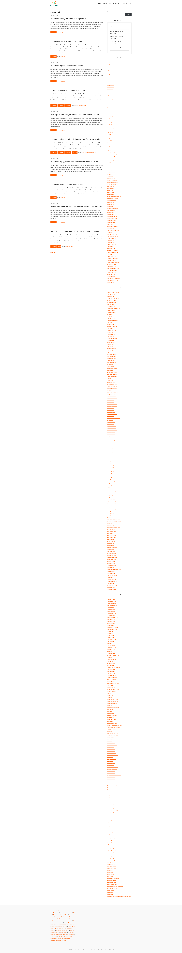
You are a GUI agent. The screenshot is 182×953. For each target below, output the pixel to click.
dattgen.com (110, 761)
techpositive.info (110, 410)
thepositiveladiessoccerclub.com (114, 725)
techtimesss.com (111, 118)
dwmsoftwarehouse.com (112, 767)
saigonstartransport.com (112, 208)
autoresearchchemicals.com (113, 278)
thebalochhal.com (111, 611)
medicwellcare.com (111, 477)
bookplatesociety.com (112, 677)
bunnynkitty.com (110, 202)
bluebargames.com (111, 100)
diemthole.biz (110, 174)
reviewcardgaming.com (112, 489)
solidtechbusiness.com (112, 487)
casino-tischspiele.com (112, 156)
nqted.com (109, 822)
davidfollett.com (110, 637)
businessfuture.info (111, 312)
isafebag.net (110, 146)
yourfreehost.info (111, 665)
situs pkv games (68, 912)
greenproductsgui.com (112, 374)
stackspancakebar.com (112, 234)
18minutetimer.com (111, 382)
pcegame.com (110, 828)
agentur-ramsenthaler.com (113, 457)
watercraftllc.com (111, 737)
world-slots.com (110, 324)
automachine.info (111, 444)
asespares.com (110, 747)
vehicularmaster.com (112, 613)
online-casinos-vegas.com (113, 262)
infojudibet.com (110, 314)
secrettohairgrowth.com (112, 198)
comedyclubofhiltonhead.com (113, 499)
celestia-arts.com (111, 97)
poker (108, 70)
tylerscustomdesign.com (112, 114)
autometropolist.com (111, 753)
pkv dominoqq (110, 74)
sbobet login (58, 930)
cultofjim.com (110, 633)
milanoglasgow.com (111, 238)
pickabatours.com (111, 306)
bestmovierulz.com (111, 647)
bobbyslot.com (110, 346)
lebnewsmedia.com (111, 679)
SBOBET (117, 3)
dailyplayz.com (110, 545)
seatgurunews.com (111, 691)
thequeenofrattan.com (112, 430)
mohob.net (109, 352)
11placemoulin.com (111, 348)
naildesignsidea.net (111, 729)
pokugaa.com (110, 577)
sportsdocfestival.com (112, 585)
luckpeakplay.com (111, 563)
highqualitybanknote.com (112, 796)
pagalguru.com (110, 826)
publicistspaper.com (111, 868)
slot (85, 105)
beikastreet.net (110, 87)
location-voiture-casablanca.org (114, 495)
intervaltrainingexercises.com (113, 519)
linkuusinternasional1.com (113, 683)
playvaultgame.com (111, 579)
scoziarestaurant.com (112, 860)
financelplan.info (111, 310)
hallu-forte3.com (111, 240)
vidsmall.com (110, 479)
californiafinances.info (112, 218)
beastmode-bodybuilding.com (114, 308)
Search (108, 11)
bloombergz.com (111, 148)
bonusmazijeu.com (111, 531)
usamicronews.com (111, 565)
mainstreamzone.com (112, 386)
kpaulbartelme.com (111, 497)
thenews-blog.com (111, 842)
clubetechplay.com (111, 541)
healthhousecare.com (112, 790)
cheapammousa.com (112, 723)
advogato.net (110, 144)
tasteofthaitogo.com (111, 200)
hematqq (57, 932)
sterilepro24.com (111, 485)
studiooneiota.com (111, 438)
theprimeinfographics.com (113, 503)
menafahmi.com (110, 816)
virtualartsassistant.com (112, 501)
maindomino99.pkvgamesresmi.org (58, 940)
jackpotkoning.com (111, 555)
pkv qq (51, 910)
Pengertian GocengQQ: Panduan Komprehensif (68, 19)
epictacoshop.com (111, 214)
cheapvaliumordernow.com (113, 505)
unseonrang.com (111, 412)
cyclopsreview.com (111, 759)
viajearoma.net (110, 717)
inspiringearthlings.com (112, 804)
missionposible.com (111, 260)
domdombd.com (111, 543)
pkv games (63, 32)
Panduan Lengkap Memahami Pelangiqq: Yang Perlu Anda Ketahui (75, 139)
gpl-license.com (110, 787)
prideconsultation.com (112, 334)
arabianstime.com (111, 749)
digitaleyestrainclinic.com (112, 258)
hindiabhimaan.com (111, 272)
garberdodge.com (111, 106)
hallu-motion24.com (111, 242)
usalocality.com (110, 607)
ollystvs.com (110, 420)
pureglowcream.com (111, 194)
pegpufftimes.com (111, 95)
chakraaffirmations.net (112, 338)
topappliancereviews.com (113, 268)
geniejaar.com (110, 344)
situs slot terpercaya (69, 916)
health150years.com (111, 124)
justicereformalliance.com (113, 655)
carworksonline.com (111, 116)
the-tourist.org (110, 142)
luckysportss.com (111, 561)
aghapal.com (110, 711)
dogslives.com (110, 424)
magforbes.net (110, 134)
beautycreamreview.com (112, 755)
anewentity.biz (110, 188)
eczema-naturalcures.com (113, 707)
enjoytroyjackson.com (112, 769)
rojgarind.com (110, 378)
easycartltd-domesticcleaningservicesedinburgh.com (119, 896)
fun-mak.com (110, 511)
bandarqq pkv (63, 910)
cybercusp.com (110, 890)
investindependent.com (112, 806)
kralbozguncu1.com (111, 808)
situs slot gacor (60, 920)
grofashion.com (110, 567)
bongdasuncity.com (111, 362)
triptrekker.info (110, 461)
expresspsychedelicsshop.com (114, 775)
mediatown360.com (111, 256)
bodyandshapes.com (112, 884)
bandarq (52, 926)
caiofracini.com (110, 408)
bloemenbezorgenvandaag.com (114, 196)
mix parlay (52, 930)
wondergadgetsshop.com (113, 689)
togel (72, 246)
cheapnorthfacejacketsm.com (113, 667)
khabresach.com (111, 274)
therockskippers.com (112, 244)
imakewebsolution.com (112, 326)
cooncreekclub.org (111, 93)
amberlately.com (111, 621)
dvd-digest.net (110, 228)
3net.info (109, 693)
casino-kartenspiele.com (112, 152)
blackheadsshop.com (112, 493)
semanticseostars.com (112, 384)
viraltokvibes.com (111, 130)
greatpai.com (110, 731)
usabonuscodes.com (112, 846)
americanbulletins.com (112, 745)
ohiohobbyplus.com (111, 659)
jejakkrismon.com (111, 172)
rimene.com (110, 224)
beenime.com (110, 507)
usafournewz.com (111, 609)
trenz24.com (110, 162)
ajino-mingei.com (111, 663)
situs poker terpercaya (112, 68)
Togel (129, 3)
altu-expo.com (110, 713)
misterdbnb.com (110, 515)
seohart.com (110, 862)
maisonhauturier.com (112, 812)
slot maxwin (53, 918)
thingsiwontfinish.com (112, 589)
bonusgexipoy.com (111, 537)
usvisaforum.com (111, 645)
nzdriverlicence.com (111, 824)
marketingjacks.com (111, 266)
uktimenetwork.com (111, 601)
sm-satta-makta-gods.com (113, 848)
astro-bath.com (110, 709)
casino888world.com (111, 513)
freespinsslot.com (111, 366)
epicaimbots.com (111, 771)
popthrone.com (110, 322)
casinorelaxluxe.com (111, 539)
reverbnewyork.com (111, 641)
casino (76, 105)
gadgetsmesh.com (111, 396)
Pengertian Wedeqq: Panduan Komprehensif (67, 41)
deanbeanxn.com (111, 318)
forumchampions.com (112, 99)
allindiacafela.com (111, 248)
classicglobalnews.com (112, 888)
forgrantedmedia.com (112, 110)
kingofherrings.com (111, 184)
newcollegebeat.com (111, 639)
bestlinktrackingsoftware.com (113, 527)
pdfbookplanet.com (111, 426)
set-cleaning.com (111, 864)
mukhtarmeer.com (111, 818)
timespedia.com (110, 170)
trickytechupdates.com (112, 270)
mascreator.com (110, 814)
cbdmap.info (110, 316)
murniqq (52, 932)
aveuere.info (110, 370)
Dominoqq (104, 3)
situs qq (69, 932)
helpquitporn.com (111, 794)
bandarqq (109, 72)
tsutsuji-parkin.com (111, 719)
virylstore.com (110, 120)
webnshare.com (110, 390)
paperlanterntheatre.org (112, 733)
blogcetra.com (110, 416)
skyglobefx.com (110, 453)
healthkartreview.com (112, 792)
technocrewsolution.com (112, 128)
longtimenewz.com (111, 559)
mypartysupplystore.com (112, 627)
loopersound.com (111, 651)
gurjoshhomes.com (111, 669)
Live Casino (124, 3)
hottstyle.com (110, 800)
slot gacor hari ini (57, 914)
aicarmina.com (110, 625)
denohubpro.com (111, 432)
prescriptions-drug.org (112, 126)
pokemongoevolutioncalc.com (114, 569)
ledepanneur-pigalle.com (112, 226)
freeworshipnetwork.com (112, 735)
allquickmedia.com (111, 178)
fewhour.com (110, 380)
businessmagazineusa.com (113, 475)
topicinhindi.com (110, 296)
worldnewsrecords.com (112, 483)
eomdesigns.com (111, 459)
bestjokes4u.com (111, 340)
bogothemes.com (111, 661)
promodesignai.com (111, 866)
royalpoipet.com (110, 523)
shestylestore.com (111, 587)
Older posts (53, 252)
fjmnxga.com (110, 206)
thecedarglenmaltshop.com (113, 292)
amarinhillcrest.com (111, 140)
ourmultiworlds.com (111, 91)
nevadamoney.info (111, 222)
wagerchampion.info (111, 447)
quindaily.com (110, 870)
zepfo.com (109, 836)
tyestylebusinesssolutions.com (114, 521)
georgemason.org (111, 294)
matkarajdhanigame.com (112, 320)
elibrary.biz (109, 705)
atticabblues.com (111, 751)
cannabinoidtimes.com (112, 372)
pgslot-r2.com (110, 830)
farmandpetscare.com (112, 404)
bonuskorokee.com (111, 535)
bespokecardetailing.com (112, 701)
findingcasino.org (111, 440)
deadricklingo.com (111, 451)
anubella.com (110, 876)
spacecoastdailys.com (112, 854)
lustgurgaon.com (111, 342)
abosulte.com (110, 872)
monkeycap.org (110, 136)
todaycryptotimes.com (112, 844)
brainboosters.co (111, 619)
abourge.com (110, 739)
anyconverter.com (111, 168)
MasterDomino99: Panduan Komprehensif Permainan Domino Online (76, 207)
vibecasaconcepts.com (112, 469)
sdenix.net (109, 138)
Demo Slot (111, 3)
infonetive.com (110, 212)
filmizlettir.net (110, 89)
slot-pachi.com (110, 364)
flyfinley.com (110, 332)
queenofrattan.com (111, 428)
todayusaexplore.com (112, 605)
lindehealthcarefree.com (112, 300)
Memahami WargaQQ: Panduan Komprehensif (67, 90)
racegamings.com (111, 573)
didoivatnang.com (111, 763)
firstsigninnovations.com (112, 104)
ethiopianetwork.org (111, 394)
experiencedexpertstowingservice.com (115, 491)
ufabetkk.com (110, 176)
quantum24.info (110, 471)
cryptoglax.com (110, 657)
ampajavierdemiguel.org (112, 617)
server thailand (53, 936)
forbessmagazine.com (112, 783)
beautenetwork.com (111, 880)
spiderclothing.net (111, 687)
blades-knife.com (111, 434)
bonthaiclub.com (111, 673)
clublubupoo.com (111, 529)
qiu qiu (108, 64)
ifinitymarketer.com (111, 553)
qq (107, 66)
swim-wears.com (111, 108)
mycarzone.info (110, 467)
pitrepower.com (110, 254)
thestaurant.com (111, 525)
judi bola (87, 152)
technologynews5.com (112, 838)
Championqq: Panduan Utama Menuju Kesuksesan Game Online (74, 231)
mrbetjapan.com (111, 186)
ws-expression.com (111, 832)
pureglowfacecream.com (112, 182)
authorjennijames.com (112, 715)
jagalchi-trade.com (111, 649)
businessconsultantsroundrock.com (115, 886)
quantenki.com (110, 473)
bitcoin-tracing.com (111, 882)
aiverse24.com (110, 874)
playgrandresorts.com (112, 581)
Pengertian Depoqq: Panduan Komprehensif (66, 66)
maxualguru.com (111, 360)
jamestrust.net (110, 160)
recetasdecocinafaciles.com (113, 727)
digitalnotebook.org (111, 358)
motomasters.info (111, 465)
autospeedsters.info (111, 445)
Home (99, 3)
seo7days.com (110, 192)
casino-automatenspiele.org (113, 154)
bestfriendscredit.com (112, 703)
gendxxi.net (109, 463)
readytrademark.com (112, 856)
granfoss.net (110, 246)
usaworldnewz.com (111, 603)
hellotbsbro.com (110, 402)
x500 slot (56, 928)
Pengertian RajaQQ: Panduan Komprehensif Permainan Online (74, 162)
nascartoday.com (111, 820)
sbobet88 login (64, 914)
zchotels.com (110, 834)
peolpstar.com (110, 112)
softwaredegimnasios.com (113, 850)
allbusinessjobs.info (111, 302)
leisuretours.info (110, 400)
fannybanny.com (111, 551)
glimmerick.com (110, 635)
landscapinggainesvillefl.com (113, 810)
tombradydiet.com (111, 671)
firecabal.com (110, 781)
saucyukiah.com (110, 85)
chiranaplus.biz (110, 232)
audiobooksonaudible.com (113, 878)
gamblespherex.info (111, 455)
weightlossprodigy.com (112, 354)
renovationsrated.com (112, 858)
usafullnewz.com (111, 599)
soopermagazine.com (112, 852)
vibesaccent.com (111, 615)
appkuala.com (110, 190)
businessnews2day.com (112, 481)
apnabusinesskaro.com (112, 280)
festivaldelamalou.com (112, 102)
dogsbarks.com (110, 765)
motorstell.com (110, 122)
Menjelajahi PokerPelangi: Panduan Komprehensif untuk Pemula (74, 115)
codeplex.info (110, 695)
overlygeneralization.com (112, 392)
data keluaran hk (111, 62)
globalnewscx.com (111, 422)
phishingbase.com (111, 571)
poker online (59, 934)
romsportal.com (110, 583)
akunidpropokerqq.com (112, 699)
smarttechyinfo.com (111, 356)
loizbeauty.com (110, 166)
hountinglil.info (110, 336)
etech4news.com (111, 773)
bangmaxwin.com (111, 210)
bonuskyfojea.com (111, 533)
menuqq (72, 930)
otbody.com (109, 158)
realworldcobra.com (111, 442)
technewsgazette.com (112, 180)
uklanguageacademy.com (113, 298)
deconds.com (110, 894)
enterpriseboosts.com (112, 150)
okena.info (109, 697)
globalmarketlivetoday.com (113, 785)
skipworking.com (111, 164)
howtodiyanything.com (112, 802)
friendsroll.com (110, 685)
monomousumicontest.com (113, 449)
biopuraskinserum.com (112, 216)
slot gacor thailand (66, 938)
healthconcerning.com (112, 376)
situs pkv (52, 912)
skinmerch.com (110, 643)
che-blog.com (110, 328)
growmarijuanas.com (112, 388)
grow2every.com (111, 789)
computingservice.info (112, 406)
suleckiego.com (110, 282)
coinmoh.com (110, 757)
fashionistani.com (111, 777)
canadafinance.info (111, 220)
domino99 (56, 910)
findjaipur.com (110, 631)
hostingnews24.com (111, 798)
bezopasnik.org (110, 204)
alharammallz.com (111, 743)
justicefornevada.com (112, 398)
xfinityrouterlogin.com (112, 264)
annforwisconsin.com (112, 629)
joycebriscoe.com (111, 623)
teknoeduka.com (111, 840)
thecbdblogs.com (111, 276)
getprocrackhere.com (112, 547)
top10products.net (111, 304)
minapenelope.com (111, 653)
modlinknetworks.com (112, 557)
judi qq (70, 914)
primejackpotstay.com (112, 575)
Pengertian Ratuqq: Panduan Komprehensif (66, 184)
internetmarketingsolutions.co (113, 418)
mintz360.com (110, 350)
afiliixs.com (109, 741)
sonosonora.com (111, 681)
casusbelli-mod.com (111, 675)
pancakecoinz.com (111, 330)
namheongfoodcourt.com (113, 236)
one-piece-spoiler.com (112, 436)
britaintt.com (110, 892)
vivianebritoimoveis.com (112, 132)
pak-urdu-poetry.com (112, 414)
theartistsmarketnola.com (113, 230)
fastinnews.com (110, 549)
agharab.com (110, 721)
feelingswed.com (111, 779)
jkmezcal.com (110, 517)
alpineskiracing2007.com (112, 250)
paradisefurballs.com (112, 368)
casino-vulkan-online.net (112, 252)
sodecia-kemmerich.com (112, 509)
